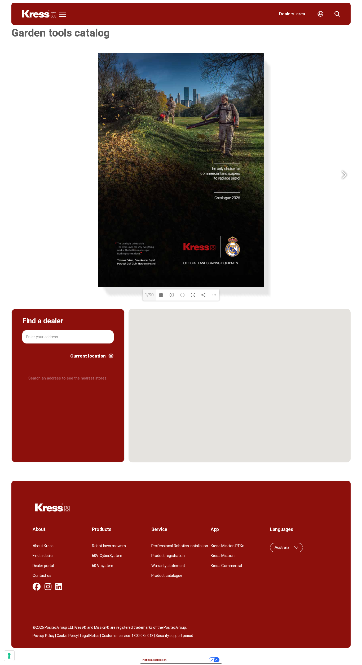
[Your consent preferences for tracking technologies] (9, 656)
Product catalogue (166, 575)
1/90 (149, 294)
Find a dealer (43, 555)
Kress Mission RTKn (227, 545)
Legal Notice (90, 635)
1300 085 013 (142, 635)
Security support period (174, 635)
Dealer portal (43, 565)
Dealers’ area (292, 13)
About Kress (43, 545)
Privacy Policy (43, 635)
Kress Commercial (226, 565)
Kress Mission (223, 555)
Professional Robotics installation (179, 545)
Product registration (168, 555)
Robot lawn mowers (109, 545)
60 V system (102, 565)
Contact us (42, 575)
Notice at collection (154, 659)
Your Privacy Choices (189, 659)
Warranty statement (168, 565)
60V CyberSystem (107, 555)
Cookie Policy (67, 635)
